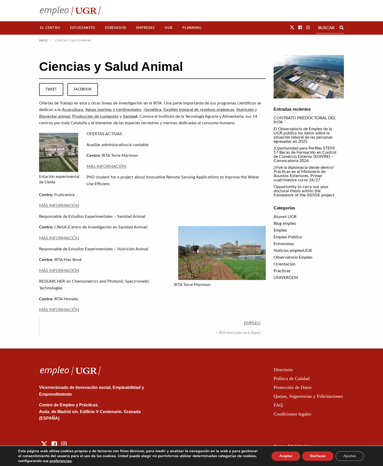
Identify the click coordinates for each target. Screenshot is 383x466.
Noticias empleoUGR (293, 250)
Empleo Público (288, 237)
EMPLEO (252, 323)
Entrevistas (284, 244)
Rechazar (318, 455)
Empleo (280, 230)
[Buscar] (341, 28)
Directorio (283, 369)
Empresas (145, 27)
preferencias (61, 460)
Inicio (43, 40)
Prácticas (282, 271)
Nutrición (245, 110)
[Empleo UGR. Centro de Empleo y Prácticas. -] (70, 10)
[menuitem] (50, 28)
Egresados (115, 27)
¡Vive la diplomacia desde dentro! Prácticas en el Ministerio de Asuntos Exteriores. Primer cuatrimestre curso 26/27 (304, 173)
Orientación (284, 264)
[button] (292, 27)
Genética (152, 110)
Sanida (129, 116)
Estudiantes (82, 27)
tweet (51, 89)
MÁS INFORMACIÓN (106, 166)
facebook (82, 89)
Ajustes (349, 455)
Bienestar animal (54, 116)
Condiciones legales (292, 414)
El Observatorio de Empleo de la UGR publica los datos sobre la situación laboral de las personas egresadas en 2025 (303, 135)
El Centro (50, 27)
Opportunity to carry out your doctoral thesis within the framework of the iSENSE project (304, 191)
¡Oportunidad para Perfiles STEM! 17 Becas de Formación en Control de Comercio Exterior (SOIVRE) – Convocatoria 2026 (305, 154)
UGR (168, 27)
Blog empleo (285, 223)
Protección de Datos (293, 387)
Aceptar (285, 455)
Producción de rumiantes (95, 116)
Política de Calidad (292, 378)
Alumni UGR (285, 217)
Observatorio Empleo (293, 257)
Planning (191, 27)
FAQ (278, 405)
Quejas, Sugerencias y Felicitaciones (308, 396)
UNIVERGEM (286, 278)
